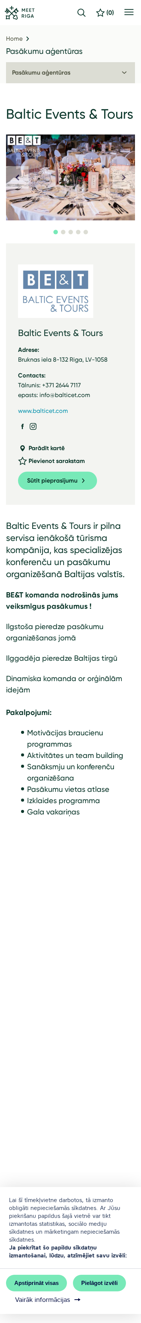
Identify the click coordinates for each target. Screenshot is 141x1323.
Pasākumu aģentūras (44, 51)
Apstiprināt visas (36, 1283)
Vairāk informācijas (42, 1300)
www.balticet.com (43, 410)
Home (14, 38)
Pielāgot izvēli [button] (99, 1283)
